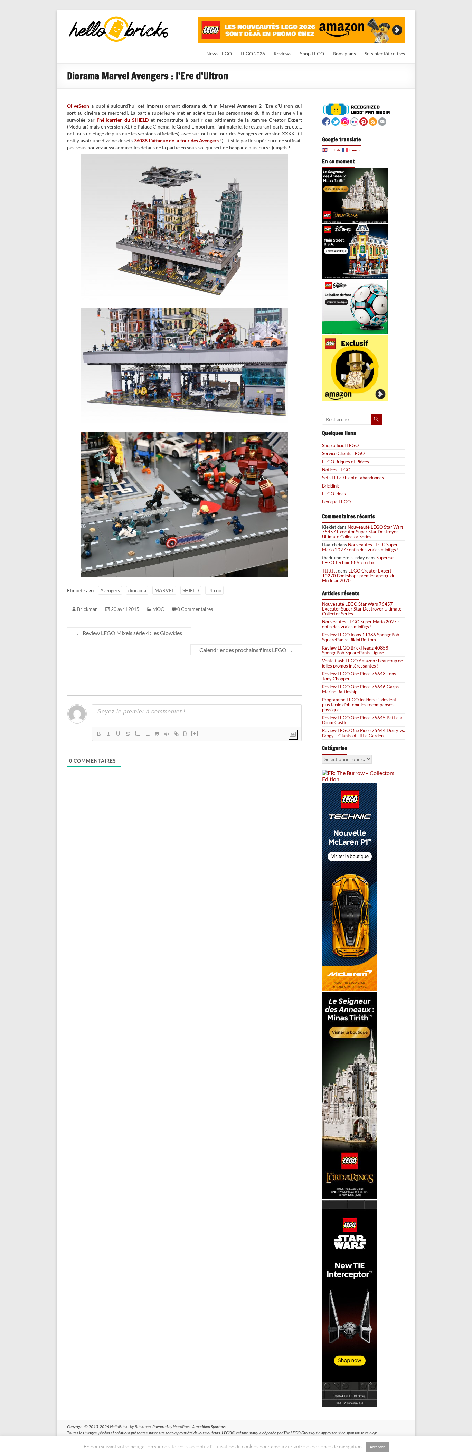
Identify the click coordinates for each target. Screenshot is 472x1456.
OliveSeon (78, 106)
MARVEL (164, 590)
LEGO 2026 (252, 53)
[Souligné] (118, 734)
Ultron (214, 590)
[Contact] (382, 121)
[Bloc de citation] (157, 734)
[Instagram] (345, 121)
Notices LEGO (336, 469)
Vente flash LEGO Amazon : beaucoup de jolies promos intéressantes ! (362, 663)
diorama (137, 590)
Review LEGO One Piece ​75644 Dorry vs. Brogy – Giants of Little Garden (363, 733)
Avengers (110, 590)
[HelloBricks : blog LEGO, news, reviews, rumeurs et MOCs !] (119, 18)
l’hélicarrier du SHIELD (122, 120)
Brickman (87, 609)
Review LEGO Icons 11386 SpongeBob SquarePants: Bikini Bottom (360, 637)
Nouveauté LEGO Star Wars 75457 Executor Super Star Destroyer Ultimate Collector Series (363, 532)
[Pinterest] (363, 121)
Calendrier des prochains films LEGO (246, 649)
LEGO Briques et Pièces (345, 461)
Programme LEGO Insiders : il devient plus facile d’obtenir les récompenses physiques (359, 704)
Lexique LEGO (336, 501)
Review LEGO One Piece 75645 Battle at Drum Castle (363, 720)
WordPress (182, 1426)
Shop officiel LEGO (340, 445)
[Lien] (176, 734)
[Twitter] (335, 121)
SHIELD (190, 590)
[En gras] (99, 734)
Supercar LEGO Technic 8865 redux (358, 560)
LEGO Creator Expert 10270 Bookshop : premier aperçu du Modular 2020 (358, 576)
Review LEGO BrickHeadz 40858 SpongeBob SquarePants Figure (355, 650)
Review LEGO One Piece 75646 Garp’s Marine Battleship (360, 689)
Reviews (282, 53)
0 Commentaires (195, 609)
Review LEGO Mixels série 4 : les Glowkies (129, 633)
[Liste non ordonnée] (147, 734)
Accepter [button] (377, 1447)
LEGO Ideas (334, 494)
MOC (158, 609)
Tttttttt (329, 571)
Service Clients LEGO (343, 453)
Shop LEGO (312, 53)
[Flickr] (354, 121)
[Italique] (108, 734)
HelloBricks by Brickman (130, 1426)
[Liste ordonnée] (137, 734)
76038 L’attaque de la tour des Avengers (176, 140)
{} (185, 733)
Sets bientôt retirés (385, 53)
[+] (195, 733)
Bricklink (330, 486)
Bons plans (344, 53)
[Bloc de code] (166, 734)
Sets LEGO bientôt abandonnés (353, 477)
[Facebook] (326, 121)
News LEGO (219, 53)
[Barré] (128, 734)
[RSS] (373, 121)
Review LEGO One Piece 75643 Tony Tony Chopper (359, 676)
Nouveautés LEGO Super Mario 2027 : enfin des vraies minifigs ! (360, 547)
